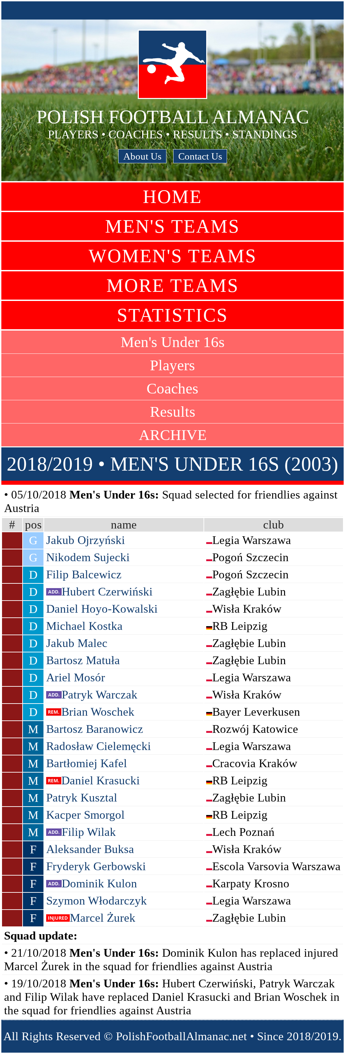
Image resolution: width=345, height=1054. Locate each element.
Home (172, 196)
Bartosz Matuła (83, 660)
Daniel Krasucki (100, 780)
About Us (142, 156)
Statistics (172, 315)
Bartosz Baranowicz (94, 729)
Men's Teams (172, 226)
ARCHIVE (173, 435)
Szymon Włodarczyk (96, 900)
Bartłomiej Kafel (86, 763)
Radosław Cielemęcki (98, 746)
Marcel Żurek (102, 917)
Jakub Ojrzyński (85, 540)
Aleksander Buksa (90, 849)
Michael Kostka (84, 626)
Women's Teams (173, 255)
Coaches (172, 388)
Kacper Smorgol (85, 814)
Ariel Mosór (75, 677)
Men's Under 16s (173, 342)
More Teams (172, 285)
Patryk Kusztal (81, 797)
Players (172, 365)
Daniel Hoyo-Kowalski (102, 608)
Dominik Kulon (99, 883)
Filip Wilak (89, 832)
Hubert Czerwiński (107, 591)
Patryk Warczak (99, 694)
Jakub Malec (76, 643)
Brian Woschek (97, 711)
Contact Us (200, 156)
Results (172, 411)
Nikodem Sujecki (88, 557)
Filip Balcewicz (84, 574)
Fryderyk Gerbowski (96, 866)
